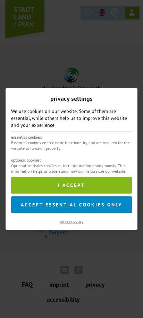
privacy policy (72, 221)
